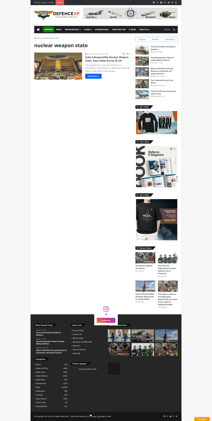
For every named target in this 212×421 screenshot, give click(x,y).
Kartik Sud (90, 54)
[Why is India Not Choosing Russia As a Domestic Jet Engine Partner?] (142, 72)
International (102, 29)
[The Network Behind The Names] (145, 257)
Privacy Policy (78, 331)
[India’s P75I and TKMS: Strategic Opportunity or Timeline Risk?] (145, 286)
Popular (142, 39)
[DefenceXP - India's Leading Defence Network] (57, 15)
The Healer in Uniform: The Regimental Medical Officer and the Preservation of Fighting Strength (167, 299)
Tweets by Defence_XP (87, 369)
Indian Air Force (42, 368)
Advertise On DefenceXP (82, 342)
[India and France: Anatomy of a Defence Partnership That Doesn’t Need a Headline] (143, 335)
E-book (132, 29)
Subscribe (76, 353)
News (58, 29)
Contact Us (77, 334)
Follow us (106, 320)
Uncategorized (41, 406)
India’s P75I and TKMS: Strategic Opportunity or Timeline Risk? (144, 296)
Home (38, 38)
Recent (155, 39)
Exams (87, 29)
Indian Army (40, 372)
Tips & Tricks (41, 402)
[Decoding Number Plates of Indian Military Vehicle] (142, 61)
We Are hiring (78, 338)
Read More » (93, 76)
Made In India (106, 416)
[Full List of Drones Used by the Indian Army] (142, 94)
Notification (40, 391)
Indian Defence (72, 29)
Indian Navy (40, 380)
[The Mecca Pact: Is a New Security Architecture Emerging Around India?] (119, 335)
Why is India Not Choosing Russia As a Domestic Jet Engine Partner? (162, 71)
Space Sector (119, 29)
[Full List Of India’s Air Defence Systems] (142, 50)
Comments (169, 39)
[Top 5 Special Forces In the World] (142, 83)
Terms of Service (79, 350)
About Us (143, 29)
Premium (48, 29)
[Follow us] (106, 310)
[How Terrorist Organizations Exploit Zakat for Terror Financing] (168, 257)
